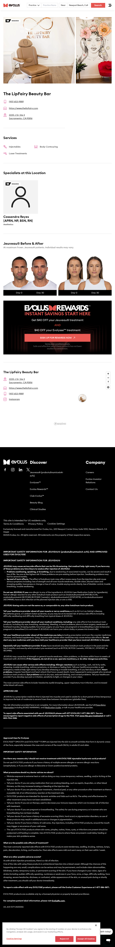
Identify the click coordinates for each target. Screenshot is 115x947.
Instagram (14, 399)
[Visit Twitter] (28, 470)
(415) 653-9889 (16, 102)
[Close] (96, 925)
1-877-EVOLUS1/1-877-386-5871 (80, 713)
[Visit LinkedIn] (20, 469)
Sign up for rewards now (56, 338)
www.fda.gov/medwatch (91, 716)
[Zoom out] (108, 378)
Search (98, 5)
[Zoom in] (108, 374)
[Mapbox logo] (60, 423)
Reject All (64, 939)
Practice (32, 5)
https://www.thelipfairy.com (23, 108)
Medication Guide (53, 708)
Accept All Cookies (86, 939)
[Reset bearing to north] (108, 382)
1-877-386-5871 (102, 887)
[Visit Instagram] (12, 469)
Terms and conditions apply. (57, 344)
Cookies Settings (56, 524)
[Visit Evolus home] (12, 5)
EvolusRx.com (58, 901)
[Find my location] (108, 387)
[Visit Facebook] (5, 469)
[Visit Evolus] (15, 462)
